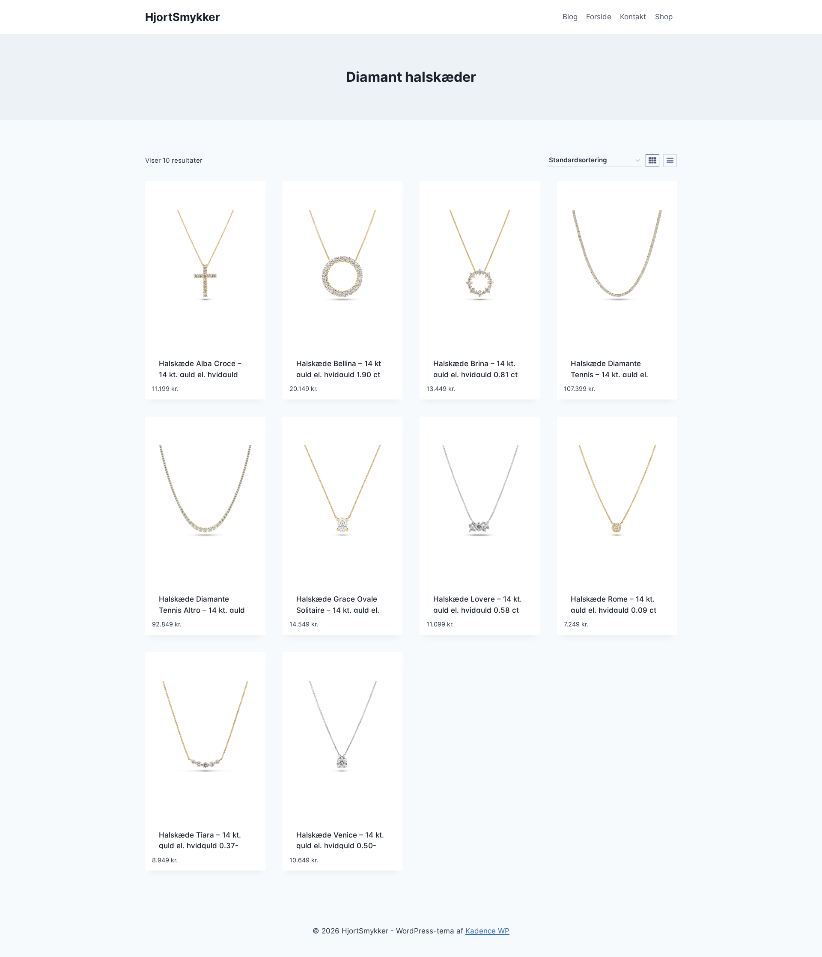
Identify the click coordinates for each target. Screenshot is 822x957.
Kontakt (633, 16)
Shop (664, 16)
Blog (570, 16)
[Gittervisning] (652, 160)
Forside (598, 16)
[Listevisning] (670, 160)
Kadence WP (487, 931)
